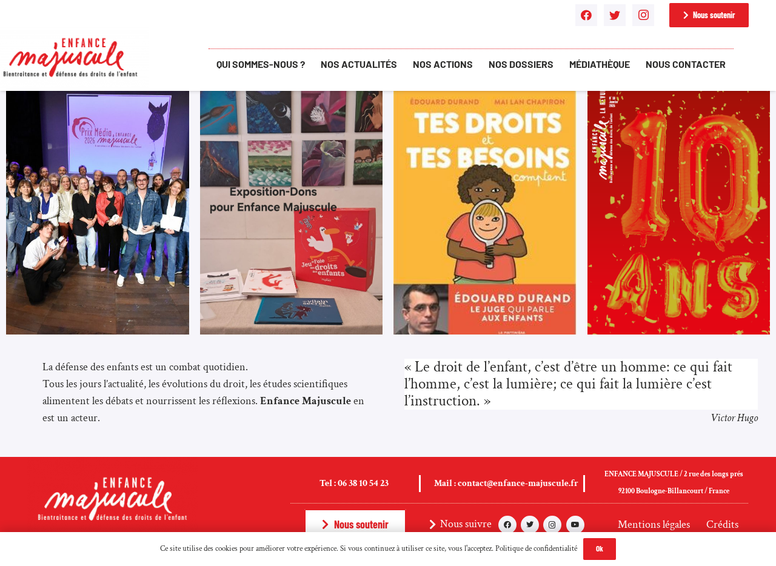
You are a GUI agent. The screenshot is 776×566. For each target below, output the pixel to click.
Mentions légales (654, 524)
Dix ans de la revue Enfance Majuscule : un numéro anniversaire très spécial (672, 283)
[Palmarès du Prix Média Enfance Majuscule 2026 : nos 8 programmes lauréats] (97, 99)
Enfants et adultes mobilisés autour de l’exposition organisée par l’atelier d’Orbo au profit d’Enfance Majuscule (282, 277)
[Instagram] (643, 15)
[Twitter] (615, 15)
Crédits (722, 524)
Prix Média (49, 327)
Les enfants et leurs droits (465, 327)
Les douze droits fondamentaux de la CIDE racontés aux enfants (483, 285)
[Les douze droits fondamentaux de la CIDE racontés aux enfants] (485, 99)
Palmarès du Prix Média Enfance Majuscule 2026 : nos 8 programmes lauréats (97, 283)
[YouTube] (575, 525)
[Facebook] (586, 15)
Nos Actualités (250, 327)
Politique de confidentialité (536, 549)
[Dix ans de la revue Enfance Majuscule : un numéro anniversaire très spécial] (679, 99)
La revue (626, 327)
